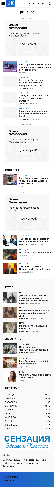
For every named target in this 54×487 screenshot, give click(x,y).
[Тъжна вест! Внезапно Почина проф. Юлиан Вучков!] (10, 268)
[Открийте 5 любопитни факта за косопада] (10, 376)
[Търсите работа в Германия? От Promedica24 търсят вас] (10, 240)
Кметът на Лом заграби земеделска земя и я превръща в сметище (31, 83)
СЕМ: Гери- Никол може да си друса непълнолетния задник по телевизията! (35, 67)
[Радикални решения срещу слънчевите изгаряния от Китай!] (10, 112)
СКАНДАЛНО (24, 77)
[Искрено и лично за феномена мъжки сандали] (10, 348)
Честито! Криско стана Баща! (35, 252)
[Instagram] (34, 4)
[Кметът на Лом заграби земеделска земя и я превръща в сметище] (10, 81)
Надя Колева (23, 88)
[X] (38, 4)
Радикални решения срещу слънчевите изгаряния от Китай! (33, 114)
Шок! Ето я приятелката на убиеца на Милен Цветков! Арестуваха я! (33, 181)
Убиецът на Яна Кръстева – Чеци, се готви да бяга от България (33, 98)
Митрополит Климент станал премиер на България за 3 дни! (35, 313)
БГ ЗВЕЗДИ (23, 61)
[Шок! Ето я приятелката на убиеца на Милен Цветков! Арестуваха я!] (10, 179)
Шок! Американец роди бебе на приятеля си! (34, 362)
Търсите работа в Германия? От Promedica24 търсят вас (34, 240)
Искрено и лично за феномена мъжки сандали (33, 348)
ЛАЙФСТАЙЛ (24, 108)
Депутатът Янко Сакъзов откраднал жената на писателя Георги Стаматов (33, 298)
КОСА (21, 372)
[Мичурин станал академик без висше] (10, 327)
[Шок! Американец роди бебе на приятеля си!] (10, 362)
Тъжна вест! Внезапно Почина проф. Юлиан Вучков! (34, 267)
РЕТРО (21, 292)
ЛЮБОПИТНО (24, 358)
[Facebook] (30, 4)
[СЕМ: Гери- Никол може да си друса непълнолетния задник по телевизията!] (10, 66)
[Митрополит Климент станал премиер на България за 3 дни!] (10, 312)
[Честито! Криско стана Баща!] (10, 254)
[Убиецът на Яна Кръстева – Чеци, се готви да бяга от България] (10, 97)
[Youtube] (43, 4)
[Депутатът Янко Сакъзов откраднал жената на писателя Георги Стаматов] (10, 297)
